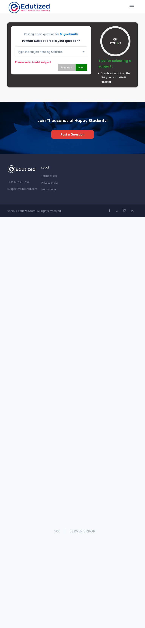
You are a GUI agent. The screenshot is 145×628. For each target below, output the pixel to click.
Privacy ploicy (49, 182)
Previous (66, 67)
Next (81, 67)
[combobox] (51, 51)
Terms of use (49, 176)
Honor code (48, 189)
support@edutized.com (22, 189)
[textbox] (52, 52)
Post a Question (73, 134)
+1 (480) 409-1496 (18, 182)
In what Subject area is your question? (51, 41)
